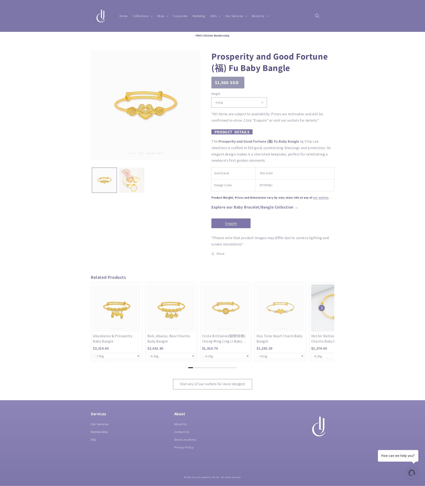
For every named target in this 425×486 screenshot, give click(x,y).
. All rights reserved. (230, 477)
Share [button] (220, 254)
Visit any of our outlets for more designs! (212, 384)
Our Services (99, 424)
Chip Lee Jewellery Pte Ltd (205, 477)
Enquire (231, 223)
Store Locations (185, 440)
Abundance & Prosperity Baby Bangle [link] (112, 339)
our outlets (320, 197)
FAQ (93, 440)
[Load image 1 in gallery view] (104, 180)
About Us (180, 424)
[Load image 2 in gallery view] (131, 180)
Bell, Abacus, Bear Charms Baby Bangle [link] (168, 339)
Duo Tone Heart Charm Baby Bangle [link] (279, 339)
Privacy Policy (184, 447)
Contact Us (181, 432)
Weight (215, 94)
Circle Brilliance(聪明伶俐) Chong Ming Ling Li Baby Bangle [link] (223, 339)
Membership (99, 432)
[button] (142, 16)
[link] (116, 308)
